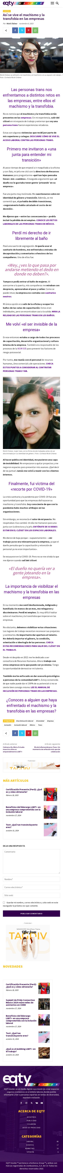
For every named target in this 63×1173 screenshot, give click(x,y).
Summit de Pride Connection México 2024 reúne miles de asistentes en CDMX (20, 1002)
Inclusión (7, 725)
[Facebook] (15, 30)
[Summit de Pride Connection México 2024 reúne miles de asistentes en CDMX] (44, 1004)
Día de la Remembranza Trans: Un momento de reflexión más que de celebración (46, 749)
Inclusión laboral (20, 725)
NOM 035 (22, 348)
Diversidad (40, 721)
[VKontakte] (37, 1103)
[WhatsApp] (35, 30)
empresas (26, 117)
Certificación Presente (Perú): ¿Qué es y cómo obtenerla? (24, 790)
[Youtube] (42, 1103)
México (32, 725)
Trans (40, 725)
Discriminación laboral (24, 721)
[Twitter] (22, 30)
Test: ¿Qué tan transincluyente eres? (22, 826)
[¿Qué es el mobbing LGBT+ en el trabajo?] (44, 1053)
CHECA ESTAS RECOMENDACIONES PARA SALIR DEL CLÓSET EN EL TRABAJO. (31, 646)
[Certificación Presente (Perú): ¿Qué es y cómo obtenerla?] (50, 794)
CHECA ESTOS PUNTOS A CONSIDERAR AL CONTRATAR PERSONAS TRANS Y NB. (28, 367)
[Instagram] (26, 1103)
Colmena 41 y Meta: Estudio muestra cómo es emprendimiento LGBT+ (13, 749)
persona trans (10, 125)
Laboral (7, 11)
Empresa (50, 721)
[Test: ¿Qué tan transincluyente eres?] (50, 829)
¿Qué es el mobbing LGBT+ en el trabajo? (21, 1050)
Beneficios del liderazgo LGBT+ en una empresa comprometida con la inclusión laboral (23, 809)
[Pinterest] (29, 30)
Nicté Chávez (11, 23)
